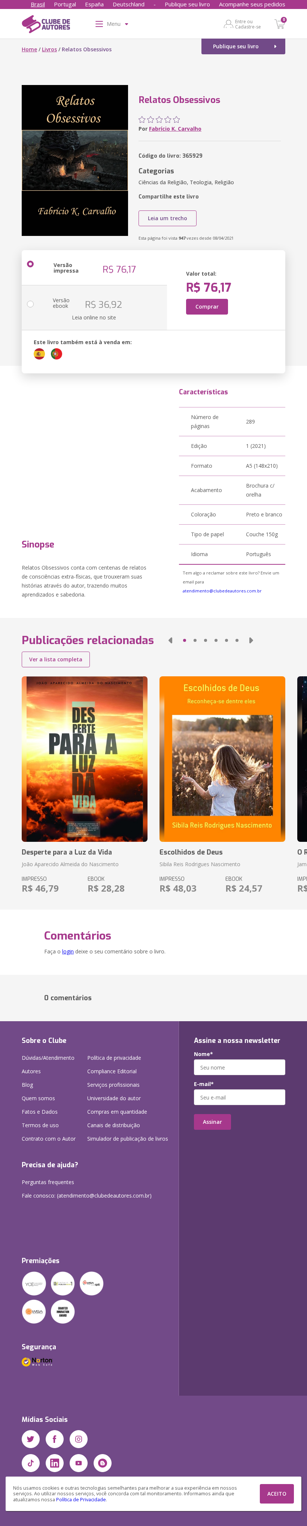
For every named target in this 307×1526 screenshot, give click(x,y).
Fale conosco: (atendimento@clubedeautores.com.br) (87, 1195)
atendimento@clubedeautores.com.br (222, 591)
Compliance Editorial (112, 1071)
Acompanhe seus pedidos (252, 4)
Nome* (203, 1054)
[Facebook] (55, 1439)
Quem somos (38, 1098)
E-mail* (204, 1084)
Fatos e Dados (40, 1111)
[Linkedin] (55, 1463)
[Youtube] (79, 1463)
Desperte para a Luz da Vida (67, 852)
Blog (27, 1084)
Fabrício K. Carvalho (175, 128)
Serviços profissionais (113, 1084)
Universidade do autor (114, 1098)
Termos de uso (40, 1125)
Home (29, 49)
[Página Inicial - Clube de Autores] (46, 25)
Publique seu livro (187, 4)
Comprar (207, 306)
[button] (170, 640)
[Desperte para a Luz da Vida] (85, 759)
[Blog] (103, 1463)
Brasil (38, 4)
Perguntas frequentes (48, 1182)
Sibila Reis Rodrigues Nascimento (199, 864)
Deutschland (129, 4)
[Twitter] (31, 1439)
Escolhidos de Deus (191, 852)
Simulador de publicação (127, 1138)
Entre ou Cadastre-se (248, 24)
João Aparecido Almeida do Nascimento (70, 864)
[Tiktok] (31, 1463)
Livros (49, 49)
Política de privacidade (114, 1057)
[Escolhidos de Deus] (222, 759)
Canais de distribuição (113, 1125)
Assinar (212, 1121)
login (68, 951)
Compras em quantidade (117, 1111)
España (94, 4)
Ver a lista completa (55, 659)
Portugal (65, 4)
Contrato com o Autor (49, 1138)
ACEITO (276, 1493)
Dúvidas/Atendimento (48, 1057)
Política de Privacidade (81, 1499)
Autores (31, 1071)
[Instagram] (79, 1439)
